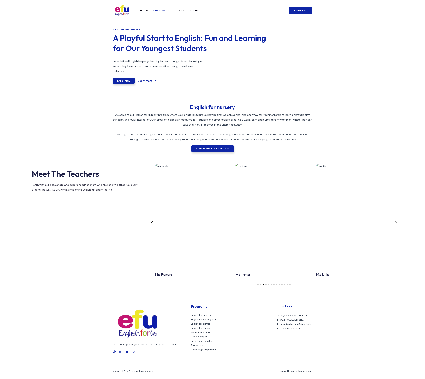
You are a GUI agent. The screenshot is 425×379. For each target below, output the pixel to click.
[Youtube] (127, 351)
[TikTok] (114, 351)
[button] (167, 10)
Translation (197, 345)
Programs (159, 10)
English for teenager (202, 328)
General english (199, 336)
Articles (179, 10)
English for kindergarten (204, 319)
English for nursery (201, 315)
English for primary (201, 323)
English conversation (202, 340)
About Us (196, 10)
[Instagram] (120, 351)
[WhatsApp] (133, 351)
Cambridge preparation (204, 349)
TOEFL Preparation (201, 332)
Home (144, 10)
